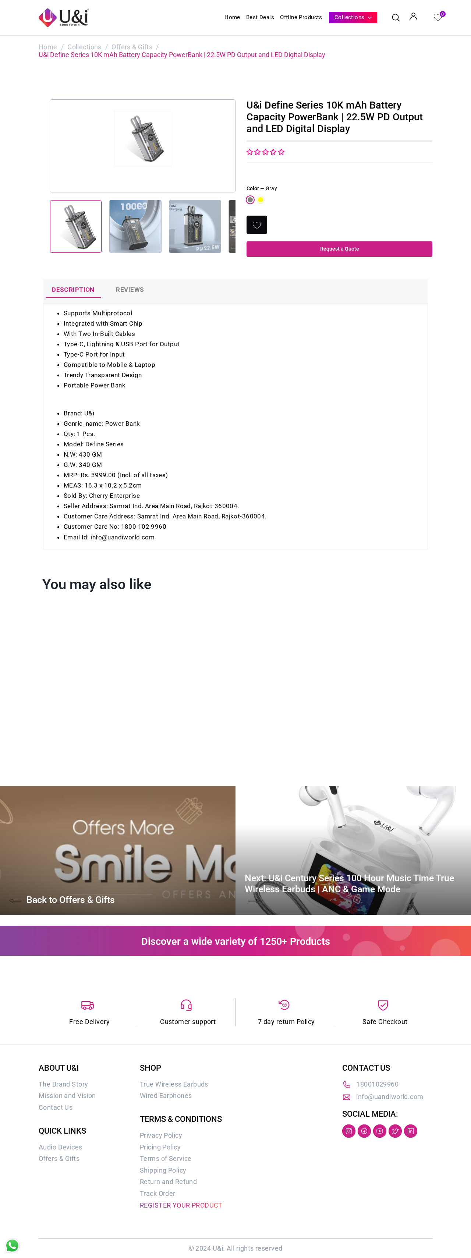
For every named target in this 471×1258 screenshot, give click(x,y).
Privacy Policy (161, 1135)
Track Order (158, 1193)
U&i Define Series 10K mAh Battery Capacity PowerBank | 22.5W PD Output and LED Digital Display (82, 700)
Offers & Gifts (131, 47)
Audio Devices (60, 1147)
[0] (437, 16)
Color (262, 188)
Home (232, 17)
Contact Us (55, 1107)
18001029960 (377, 1084)
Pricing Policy (160, 1147)
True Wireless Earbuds (174, 1084)
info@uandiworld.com (389, 1097)
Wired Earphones (166, 1095)
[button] (265, 152)
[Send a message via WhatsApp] (12, 1245)
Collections (350, 17)
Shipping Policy (163, 1170)
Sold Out (84, 728)
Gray (250, 199)
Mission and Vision (67, 1095)
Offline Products (301, 17)
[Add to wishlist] (257, 225)
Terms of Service (166, 1158)
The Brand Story (63, 1084)
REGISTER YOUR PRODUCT (181, 1205)
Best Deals (260, 17)
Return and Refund (168, 1182)
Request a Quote (339, 249)
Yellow (260, 199)
